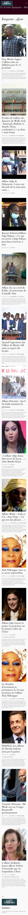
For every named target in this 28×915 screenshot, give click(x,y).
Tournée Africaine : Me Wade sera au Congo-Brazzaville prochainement (14, 808)
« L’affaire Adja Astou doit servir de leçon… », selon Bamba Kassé (14, 458)
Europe (9, 876)
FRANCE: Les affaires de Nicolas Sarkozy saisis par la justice (13, 748)
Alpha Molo (12, 70)
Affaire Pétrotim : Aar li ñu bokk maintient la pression (14, 404)
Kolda (21, 296)
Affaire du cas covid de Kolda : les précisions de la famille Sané (14, 290)
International (6, 637)
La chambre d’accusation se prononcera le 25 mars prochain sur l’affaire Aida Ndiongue (13, 690)
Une (23, 296)
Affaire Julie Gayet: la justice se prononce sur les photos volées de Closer (13, 627)
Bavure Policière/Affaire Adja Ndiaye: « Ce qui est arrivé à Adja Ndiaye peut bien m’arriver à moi (14, 239)
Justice (18, 70)
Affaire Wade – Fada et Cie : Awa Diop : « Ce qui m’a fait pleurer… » (13, 517)
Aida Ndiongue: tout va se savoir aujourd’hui (14, 571)
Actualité (5, 876)
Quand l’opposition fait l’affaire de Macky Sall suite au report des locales (13, 346)
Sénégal (22, 70)
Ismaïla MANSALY (13, 296)
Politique (18, 354)
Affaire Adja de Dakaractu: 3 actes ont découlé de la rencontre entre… (14, 185)
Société (12, 466)
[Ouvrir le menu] (26, 3)
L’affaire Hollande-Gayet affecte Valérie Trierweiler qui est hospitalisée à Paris (12, 867)
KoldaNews (6, 908)
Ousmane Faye (14, 522)
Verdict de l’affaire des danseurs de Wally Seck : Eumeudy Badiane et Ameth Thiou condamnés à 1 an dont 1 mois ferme (14, 125)
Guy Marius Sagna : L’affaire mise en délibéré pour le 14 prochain (12, 63)
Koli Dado (13, 193)
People (13, 637)
